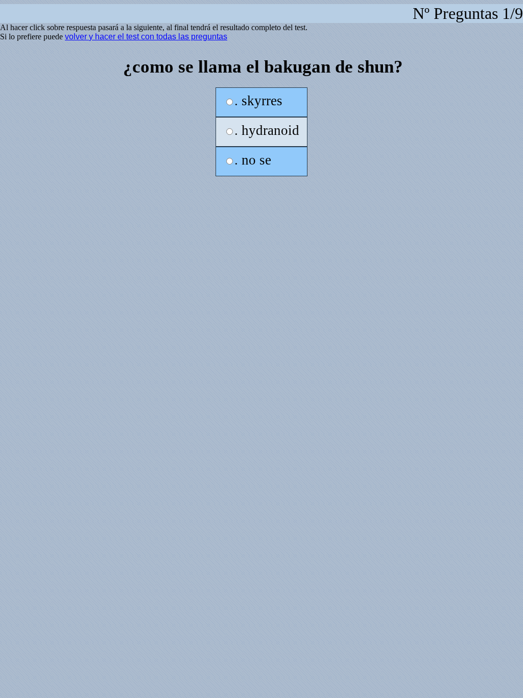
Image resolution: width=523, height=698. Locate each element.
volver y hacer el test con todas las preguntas (146, 36)
